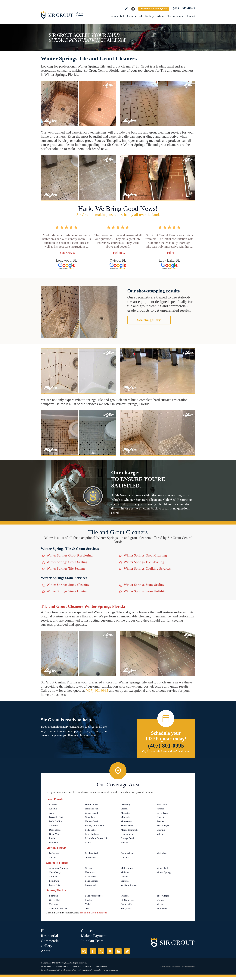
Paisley (124, 842)
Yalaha (160, 834)
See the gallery (149, 320)
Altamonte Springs (58, 868)
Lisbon (124, 808)
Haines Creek (91, 821)
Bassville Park (56, 817)
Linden (88, 900)
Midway (125, 872)
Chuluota (53, 876)
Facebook (93, 951)
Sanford (125, 880)
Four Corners (91, 804)
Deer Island (55, 829)
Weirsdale (161, 853)
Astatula (53, 808)
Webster (161, 904)
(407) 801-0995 (184, 8)
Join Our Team (92, 941)
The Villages (163, 825)
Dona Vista (54, 834)
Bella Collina (55, 821)
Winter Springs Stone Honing (67, 591)
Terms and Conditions (81, 966)
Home (45, 930)
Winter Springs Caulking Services (147, 568)
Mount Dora (127, 825)
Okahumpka (127, 834)
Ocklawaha (90, 857)
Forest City (54, 885)
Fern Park (54, 880)
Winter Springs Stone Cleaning (68, 584)
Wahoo (160, 900)
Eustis (52, 838)
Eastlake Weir (92, 853)
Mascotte (125, 813)
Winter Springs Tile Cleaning (144, 562)
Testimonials (175, 16)
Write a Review (126, 8)
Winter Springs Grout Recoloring (70, 555)
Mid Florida (127, 868)
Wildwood (162, 908)
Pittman (160, 808)
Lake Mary (90, 876)
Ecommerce (176, 967)
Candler (53, 857)
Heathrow (90, 872)
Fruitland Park (92, 808)
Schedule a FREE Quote (154, 8)
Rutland (125, 895)
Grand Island (91, 813)
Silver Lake (162, 813)
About (160, 16)
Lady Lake (90, 829)
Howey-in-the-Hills (94, 825)
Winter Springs (164, 872)
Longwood (90, 885)
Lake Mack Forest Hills (96, 838)
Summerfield (127, 853)
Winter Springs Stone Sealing (144, 584)
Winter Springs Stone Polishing (145, 591)
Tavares (160, 821)
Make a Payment (94, 936)
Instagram (84, 951)
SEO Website (165, 967)
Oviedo (124, 876)
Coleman (53, 904)
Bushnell (53, 895)
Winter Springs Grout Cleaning (145, 555)
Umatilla (161, 829)
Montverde (126, 821)
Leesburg (125, 804)
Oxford (88, 908)
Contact (190, 16)
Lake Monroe (91, 880)
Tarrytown (126, 908)
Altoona (53, 804)
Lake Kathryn (92, 834)
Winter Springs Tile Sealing (66, 568)
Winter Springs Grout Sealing (67, 562)
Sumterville (126, 904)
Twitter (101, 951)
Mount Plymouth (129, 829)
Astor (51, 813)
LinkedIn (118, 951)
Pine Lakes (162, 804)
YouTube (110, 951)
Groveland (90, 817)
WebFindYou (189, 967)
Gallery (149, 16)
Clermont (53, 825)
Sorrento (161, 817)
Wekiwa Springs (129, 885)
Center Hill (54, 900)
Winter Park (163, 868)
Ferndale (53, 842)
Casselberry (55, 872)
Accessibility (46, 966)
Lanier (88, 842)
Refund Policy (101, 966)
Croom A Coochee (58, 908)
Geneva (88, 868)
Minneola (125, 817)
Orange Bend (127, 838)
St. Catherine (127, 900)
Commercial (134, 16)
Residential (117, 16)
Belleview (54, 853)
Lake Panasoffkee (94, 895)
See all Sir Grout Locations (93, 912)
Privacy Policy (62, 966)
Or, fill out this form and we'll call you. (166, 751)
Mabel (88, 904)
